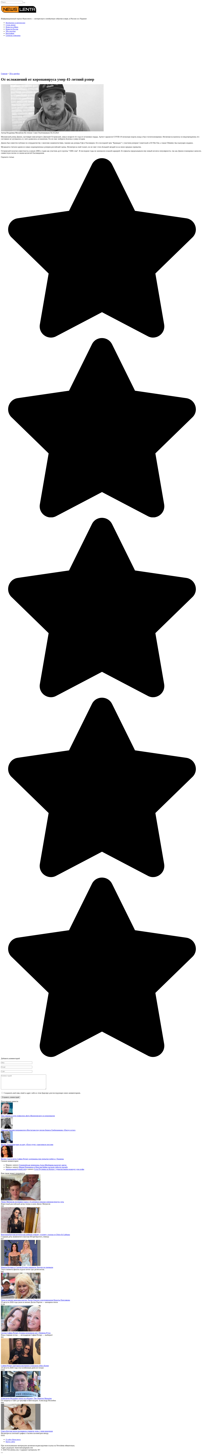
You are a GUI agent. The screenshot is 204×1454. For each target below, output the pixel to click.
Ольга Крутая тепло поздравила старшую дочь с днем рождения (27, 1431)
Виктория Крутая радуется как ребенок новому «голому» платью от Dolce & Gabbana (35, 1235)
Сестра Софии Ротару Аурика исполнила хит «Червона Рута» (26, 1333)
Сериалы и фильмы (13, 35)
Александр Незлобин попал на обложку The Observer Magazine (26, 1398)
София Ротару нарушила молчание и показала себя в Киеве (25, 1366)
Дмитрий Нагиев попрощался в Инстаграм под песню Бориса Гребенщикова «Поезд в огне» (38, 1130)
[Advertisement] (102, 54)
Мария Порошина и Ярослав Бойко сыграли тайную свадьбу (43, 1167)
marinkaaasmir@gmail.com (16, 1169)
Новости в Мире (12, 27)
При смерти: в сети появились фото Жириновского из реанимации (28, 1116)
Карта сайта (10, 1442)
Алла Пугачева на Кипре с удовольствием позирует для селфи (59, 1169)
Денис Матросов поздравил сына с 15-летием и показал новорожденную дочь (32, 1202)
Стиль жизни (10, 25)
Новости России (12, 29)
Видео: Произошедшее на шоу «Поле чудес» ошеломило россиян (27, 1145)
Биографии (10, 33)
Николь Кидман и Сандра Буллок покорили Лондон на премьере (27, 1267)
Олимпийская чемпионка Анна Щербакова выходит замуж (42, 1165)
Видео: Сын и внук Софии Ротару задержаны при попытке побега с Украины (32, 1159)
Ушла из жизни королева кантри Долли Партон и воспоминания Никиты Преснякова (35, 1300)
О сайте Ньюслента (13, 1439)
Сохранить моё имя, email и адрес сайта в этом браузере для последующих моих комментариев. (42, 1093)
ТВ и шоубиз (11, 31)
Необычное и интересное (15, 23)
